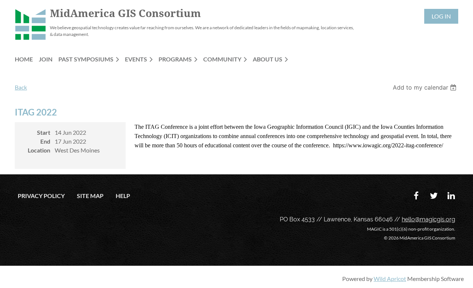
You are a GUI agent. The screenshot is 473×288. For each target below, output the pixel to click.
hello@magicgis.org (428, 219)
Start (43, 132)
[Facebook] (416, 195)
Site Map (90, 195)
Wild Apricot (390, 278)
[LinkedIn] (451, 195)
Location (39, 150)
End (45, 141)
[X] (433, 195)
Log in (441, 16)
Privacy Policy (41, 195)
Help (123, 195)
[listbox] (425, 87)
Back (21, 87)
